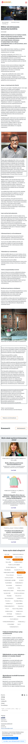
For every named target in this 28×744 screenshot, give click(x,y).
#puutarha (9, 585)
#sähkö (13, 492)
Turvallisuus (4, 705)
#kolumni (13, 460)
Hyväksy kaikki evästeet (10, 738)
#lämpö (21, 580)
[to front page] (7, 2)
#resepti (19, 575)
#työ (21, 567)
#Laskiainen (19, 603)
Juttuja (3, 697)
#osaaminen (8, 583)
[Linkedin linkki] (24, 701)
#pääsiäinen (10, 624)
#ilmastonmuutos (20, 458)
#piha (18, 588)
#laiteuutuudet (9, 577)
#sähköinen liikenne (10, 580)
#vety (19, 624)
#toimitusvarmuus (19, 593)
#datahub (9, 614)
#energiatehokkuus (10, 490)
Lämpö (2, 703)
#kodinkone (7, 570)
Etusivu (3, 695)
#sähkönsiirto (19, 583)
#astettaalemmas (17, 608)
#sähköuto (18, 614)
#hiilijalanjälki (9, 598)
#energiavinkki (19, 557)
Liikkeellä (3, 701)
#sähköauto (20, 598)
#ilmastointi (7, 593)
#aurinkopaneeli (18, 601)
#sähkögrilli (21, 621)
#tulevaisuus (10, 575)
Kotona (3, 699)
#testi (7, 608)
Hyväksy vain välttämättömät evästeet (13, 741)
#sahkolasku (9, 611)
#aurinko (9, 596)
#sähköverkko (18, 562)
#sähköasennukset (8, 616)
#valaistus (18, 596)
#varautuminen (18, 528)
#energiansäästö (9, 606)
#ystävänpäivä (14, 619)
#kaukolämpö (21, 590)
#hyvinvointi (20, 577)
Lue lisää (13, 470)
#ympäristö (18, 585)
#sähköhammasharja (8, 621)
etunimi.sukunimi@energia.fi (7, 728)
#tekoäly (7, 601)
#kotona (7, 554)
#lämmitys (20, 490)
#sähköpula (9, 603)
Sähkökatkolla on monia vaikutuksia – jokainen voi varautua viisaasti (14, 655)
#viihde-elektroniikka (14, 564)
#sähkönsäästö (14, 627)
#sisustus (20, 606)
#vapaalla (5, 24)
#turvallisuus (15, 22)
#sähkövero (19, 611)
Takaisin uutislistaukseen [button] (9, 418)
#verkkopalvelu (19, 570)
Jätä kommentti (21, 428)
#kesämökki (5, 22)
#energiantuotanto (9, 572)
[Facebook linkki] (22, 701)
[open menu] (26, 2)
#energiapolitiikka (8, 458)
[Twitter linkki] (26, 701)
